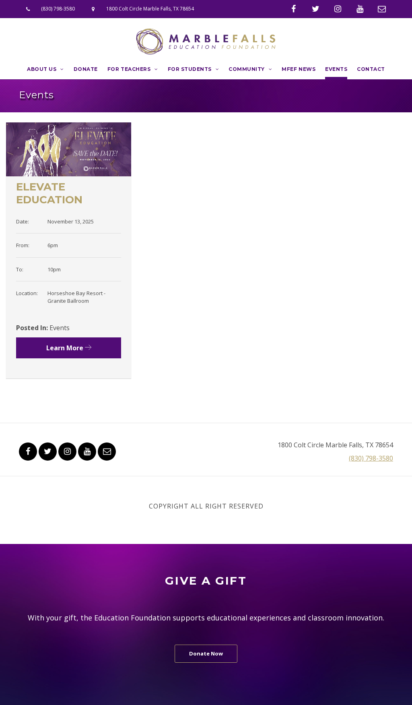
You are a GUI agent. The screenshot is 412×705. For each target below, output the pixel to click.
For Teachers (128, 69)
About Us (41, 69)
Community (247, 69)
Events (336, 69)
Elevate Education (49, 193)
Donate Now (206, 653)
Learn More (65, 347)
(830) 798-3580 (58, 8)
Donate (86, 69)
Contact (371, 69)
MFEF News (298, 69)
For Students (190, 69)
